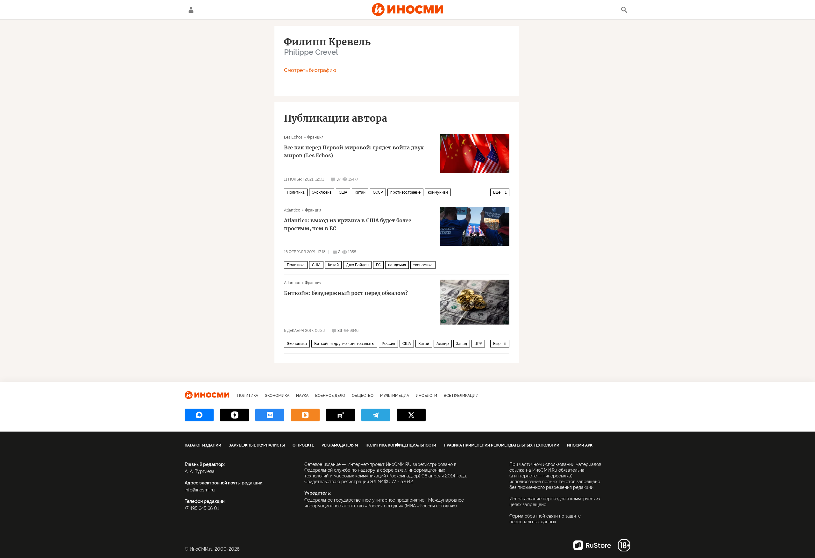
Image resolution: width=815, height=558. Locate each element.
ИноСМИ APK (579, 445)
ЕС (378, 265)
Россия (388, 343)
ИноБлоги (426, 395)
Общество (362, 395)
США (343, 192)
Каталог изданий (203, 445)
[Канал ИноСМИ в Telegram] (375, 415)
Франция (315, 137)
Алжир (442, 343)
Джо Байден (357, 265)
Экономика (297, 343)
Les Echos (293, 137)
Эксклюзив (321, 192)
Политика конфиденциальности (400, 445)
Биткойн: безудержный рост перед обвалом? (346, 293)
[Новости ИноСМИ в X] (411, 415)
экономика (423, 265)
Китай (360, 192)
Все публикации (461, 395)
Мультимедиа (394, 395)
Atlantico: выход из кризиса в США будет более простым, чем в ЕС (347, 224)
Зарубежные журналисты (257, 445)
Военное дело (330, 395)
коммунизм (438, 192)
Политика (296, 192)
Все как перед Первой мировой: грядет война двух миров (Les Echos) (354, 151)
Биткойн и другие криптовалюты (344, 343)
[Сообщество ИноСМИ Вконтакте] (269, 415)
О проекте (303, 445)
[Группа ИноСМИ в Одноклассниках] (305, 415)
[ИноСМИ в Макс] (199, 415)
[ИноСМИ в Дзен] (234, 415)
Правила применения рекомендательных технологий (501, 445)
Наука (302, 395)
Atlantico (292, 210)
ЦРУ (478, 343)
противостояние (405, 192)
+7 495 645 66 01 (202, 508)
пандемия (397, 265)
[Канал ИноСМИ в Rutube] (340, 415)
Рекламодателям (340, 445)
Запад (461, 343)
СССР (378, 192)
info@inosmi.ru (200, 489)
